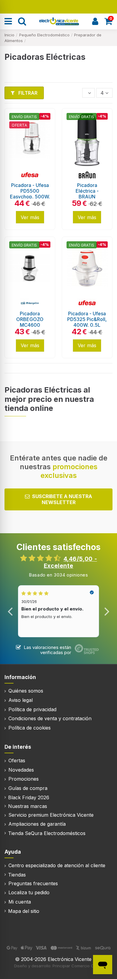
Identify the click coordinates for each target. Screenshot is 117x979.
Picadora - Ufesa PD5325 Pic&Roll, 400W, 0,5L (87, 319)
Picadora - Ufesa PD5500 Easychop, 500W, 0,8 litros (30, 194)
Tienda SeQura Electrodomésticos (47, 833)
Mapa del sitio (23, 911)
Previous (10, 611)
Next (106, 611)
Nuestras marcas (27, 806)
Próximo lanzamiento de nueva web (58, 6)
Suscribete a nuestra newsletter (62, 499)
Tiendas (17, 875)
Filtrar (27, 93)
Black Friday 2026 (28, 797)
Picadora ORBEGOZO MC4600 (30, 319)
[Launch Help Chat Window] (102, 964)
